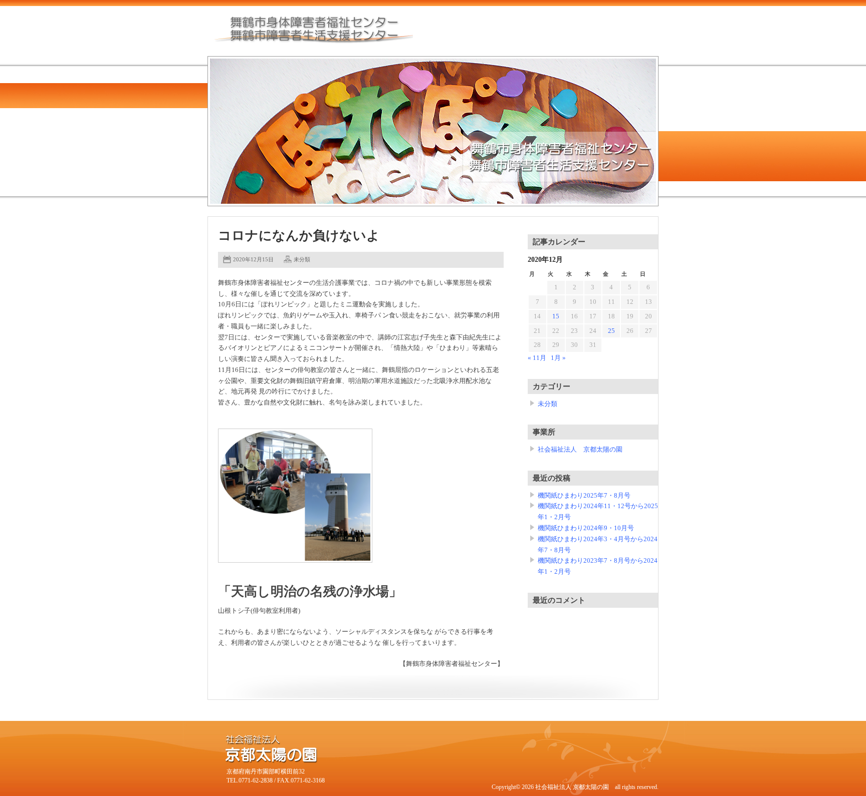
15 (555, 316)
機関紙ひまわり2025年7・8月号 (584, 495)
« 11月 (537, 357)
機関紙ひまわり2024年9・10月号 (586, 528)
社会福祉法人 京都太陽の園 (580, 449)
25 (611, 330)
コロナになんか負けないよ (299, 235)
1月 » (558, 357)
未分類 (302, 259)
